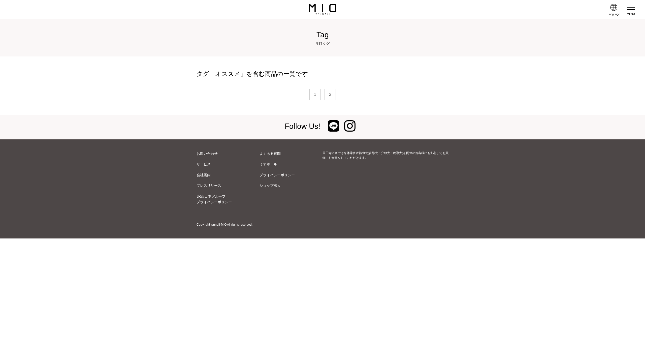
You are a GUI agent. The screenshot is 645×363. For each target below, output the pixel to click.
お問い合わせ (207, 154)
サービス (204, 164)
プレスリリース (209, 186)
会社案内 (204, 175)
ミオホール (268, 164)
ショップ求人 (270, 186)
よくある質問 (270, 154)
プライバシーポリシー (277, 175)
